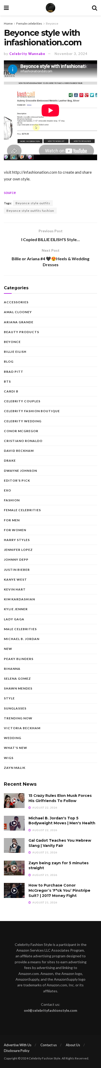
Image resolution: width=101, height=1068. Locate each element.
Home (8, 23)
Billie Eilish (15, 352)
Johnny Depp (16, 559)
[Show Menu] (6, 8)
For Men (12, 520)
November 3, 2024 (71, 54)
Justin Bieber (17, 570)
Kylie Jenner (16, 609)
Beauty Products (21, 332)
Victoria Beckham (22, 728)
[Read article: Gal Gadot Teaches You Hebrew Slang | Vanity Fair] (14, 845)
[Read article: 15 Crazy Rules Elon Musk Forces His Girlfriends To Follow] (14, 800)
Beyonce (52, 23)
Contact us (48, 1045)
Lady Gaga (14, 619)
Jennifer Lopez (18, 550)
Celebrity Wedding (22, 421)
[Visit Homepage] (50, 8)
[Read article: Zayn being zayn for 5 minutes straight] (14, 868)
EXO (7, 490)
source (10, 192)
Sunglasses (15, 708)
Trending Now (18, 718)
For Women (15, 530)
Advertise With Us (17, 1045)
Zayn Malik (14, 768)
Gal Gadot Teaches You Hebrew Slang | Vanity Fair (59, 843)
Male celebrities (20, 629)
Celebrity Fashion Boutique (32, 411)
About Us (73, 1045)
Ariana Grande (18, 322)
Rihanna (12, 669)
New (8, 649)
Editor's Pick (17, 480)
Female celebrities (29, 23)
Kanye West (15, 579)
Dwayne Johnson (20, 471)
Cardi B (11, 391)
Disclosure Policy (17, 1051)
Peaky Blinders (18, 659)
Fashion (12, 500)
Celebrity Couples (22, 401)
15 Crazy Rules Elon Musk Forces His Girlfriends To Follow (60, 798)
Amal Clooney (18, 312)
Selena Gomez (17, 678)
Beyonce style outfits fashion (30, 211)
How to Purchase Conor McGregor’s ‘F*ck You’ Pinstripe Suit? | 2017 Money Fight (59, 890)
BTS (7, 381)
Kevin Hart (15, 589)
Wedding (12, 738)
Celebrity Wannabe (27, 54)
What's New (15, 748)
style (9, 698)
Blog (8, 361)
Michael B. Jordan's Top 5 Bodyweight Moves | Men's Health (61, 821)
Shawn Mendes (18, 688)
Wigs (8, 758)
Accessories (16, 302)
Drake (10, 460)
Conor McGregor (21, 431)
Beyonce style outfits (33, 203)
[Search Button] (94, 8)
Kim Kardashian (19, 599)
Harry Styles (17, 540)
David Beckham (19, 451)
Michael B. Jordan (21, 639)
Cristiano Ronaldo (23, 441)
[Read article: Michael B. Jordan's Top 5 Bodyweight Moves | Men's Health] (14, 823)
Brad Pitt (13, 372)
